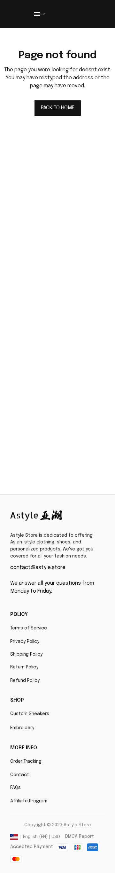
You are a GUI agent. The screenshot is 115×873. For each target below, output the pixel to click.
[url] (77, 825)
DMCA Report (79, 836)
